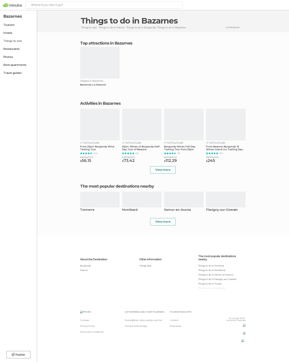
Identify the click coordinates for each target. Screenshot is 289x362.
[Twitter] (232, 313)
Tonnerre (87, 210)
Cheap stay (145, 265)
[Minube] (12, 5)
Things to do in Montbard (211, 270)
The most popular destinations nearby (117, 186)
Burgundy (85, 265)
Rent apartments (14, 65)
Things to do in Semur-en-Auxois (215, 274)
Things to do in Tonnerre (211, 265)
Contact (174, 320)
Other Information (150, 259)
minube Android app (136, 326)
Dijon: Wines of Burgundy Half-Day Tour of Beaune (141, 148)
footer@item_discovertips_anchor (143, 320)
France (84, 270)
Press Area (175, 326)
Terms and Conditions (92, 331)
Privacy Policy (87, 326)
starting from (86, 157)
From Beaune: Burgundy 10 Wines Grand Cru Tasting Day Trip (224, 148)
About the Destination (93, 259)
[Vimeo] (237, 313)
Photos (8, 57)
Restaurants (11, 49)
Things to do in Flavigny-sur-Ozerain (217, 279)
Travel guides (12, 73)
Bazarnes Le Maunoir (93, 84)
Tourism (9, 25)
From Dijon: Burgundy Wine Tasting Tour (97, 148)
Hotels (7, 33)
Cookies (84, 320)
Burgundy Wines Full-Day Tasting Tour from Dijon (179, 148)
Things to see (12, 41)
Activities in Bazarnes (100, 103)
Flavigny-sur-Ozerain (222, 210)
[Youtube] (243, 313)
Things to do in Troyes (209, 283)
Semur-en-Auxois (177, 210)
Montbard (130, 210)
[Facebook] (226, 313)
